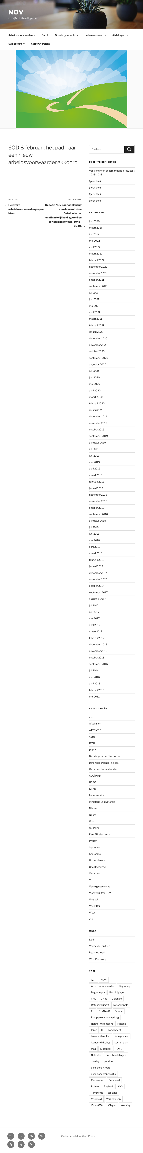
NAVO (118, 1048)
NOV (16, 12)
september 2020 (98, 357)
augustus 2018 (97, 520)
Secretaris (95, 847)
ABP (93, 979)
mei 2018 (94, 540)
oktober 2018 (96, 507)
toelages (112, 1092)
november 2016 (98, 650)
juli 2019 (94, 449)
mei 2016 (94, 677)
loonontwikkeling (100, 1042)
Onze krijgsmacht (65, 35)
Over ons (94, 827)
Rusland (108, 1086)
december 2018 (98, 494)
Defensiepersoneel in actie (104, 762)
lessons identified (100, 1036)
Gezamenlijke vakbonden (103, 769)
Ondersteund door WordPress (78, 1136)
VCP (91, 879)
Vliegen (112, 1105)
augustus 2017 (97, 598)
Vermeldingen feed (99, 945)
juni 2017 (94, 611)
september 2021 (98, 286)
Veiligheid (96, 1098)
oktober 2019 (96, 429)
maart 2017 (95, 631)
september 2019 (98, 435)
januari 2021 (96, 331)
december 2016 (98, 644)
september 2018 (98, 514)
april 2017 (94, 624)
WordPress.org (97, 959)
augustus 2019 (97, 442)
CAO (93, 998)
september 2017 (98, 592)
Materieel (105, 1048)
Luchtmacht (121, 1042)
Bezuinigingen (117, 992)
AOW (104, 979)
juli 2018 (94, 527)
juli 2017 (93, 605)
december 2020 (98, 338)
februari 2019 (96, 481)
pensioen (109, 1061)
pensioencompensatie (103, 1073)
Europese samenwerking (105, 1017)
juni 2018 (94, 533)
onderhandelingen (116, 1055)
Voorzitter (94, 905)
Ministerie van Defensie (102, 801)
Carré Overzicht (40, 43)
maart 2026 (96, 227)
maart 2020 (96, 396)
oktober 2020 (97, 351)
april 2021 (94, 312)
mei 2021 (94, 305)
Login (92, 939)
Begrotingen (98, 992)
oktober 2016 (96, 657)
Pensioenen (97, 1080)
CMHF (92, 743)
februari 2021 (96, 325)
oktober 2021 (96, 279)
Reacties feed (96, 952)
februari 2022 (96, 260)
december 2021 (98, 266)
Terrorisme (97, 1092)
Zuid (91, 918)
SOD (120, 1086)
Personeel (114, 1080)
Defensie (117, 998)
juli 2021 (93, 292)
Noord (92, 814)
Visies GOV (97, 1105)
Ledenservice (96, 795)
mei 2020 (94, 383)
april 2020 (95, 390)
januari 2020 (96, 409)
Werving (125, 1105)
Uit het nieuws (97, 860)
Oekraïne (96, 1055)
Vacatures (95, 873)
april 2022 (94, 247)
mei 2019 (94, 462)
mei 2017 (94, 618)
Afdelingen (118, 35)
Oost (92, 821)
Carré (45, 35)
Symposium (15, 43)
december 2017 (98, 572)
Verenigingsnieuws (99, 886)
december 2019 (98, 416)
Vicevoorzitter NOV (100, 892)
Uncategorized (97, 866)
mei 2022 (94, 240)
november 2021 (98, 273)
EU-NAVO (104, 1011)
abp (91, 717)
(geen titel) (95, 181)
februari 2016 (96, 690)
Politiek (95, 1086)
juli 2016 (94, 670)
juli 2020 (94, 370)
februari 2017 (96, 638)
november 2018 (98, 501)
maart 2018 (95, 553)
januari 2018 (96, 566)
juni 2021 (94, 299)
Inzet (94, 1029)
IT (102, 1029)
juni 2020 (94, 377)
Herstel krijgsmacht (102, 1023)
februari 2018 (96, 559)
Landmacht (114, 1029)
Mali (93, 1048)
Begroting (124, 986)
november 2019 (98, 423)
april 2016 (94, 683)
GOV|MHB (95, 775)
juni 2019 (94, 455)
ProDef (93, 840)
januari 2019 (96, 488)
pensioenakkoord (100, 1067)
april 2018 (94, 546)
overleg (95, 1061)
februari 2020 (97, 403)
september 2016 (98, 663)
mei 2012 (94, 696)
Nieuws (93, 808)
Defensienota (120, 1004)
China (104, 998)
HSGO (92, 782)
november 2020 (98, 344)
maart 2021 (95, 318)
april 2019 (94, 468)
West (92, 912)
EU (92, 1011)
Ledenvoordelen (94, 35)
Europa (119, 1011)
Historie (121, 1023)
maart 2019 (95, 475)
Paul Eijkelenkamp (99, 834)
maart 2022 (95, 253)
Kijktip (92, 788)
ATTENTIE (95, 730)
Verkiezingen (113, 1098)
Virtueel (93, 899)
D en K (92, 749)
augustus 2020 (97, 364)
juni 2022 (94, 234)
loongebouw (122, 1036)
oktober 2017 (96, 585)
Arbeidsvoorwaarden (20, 35)
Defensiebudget (100, 1004)
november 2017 (98, 579)
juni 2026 (94, 221)
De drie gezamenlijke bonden (105, 756)
